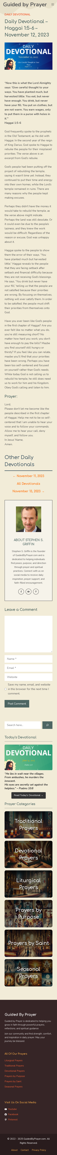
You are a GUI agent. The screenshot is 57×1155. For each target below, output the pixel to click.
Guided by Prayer (25, 4)
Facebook (13, 1114)
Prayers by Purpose (15, 1076)
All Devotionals (28, 484)
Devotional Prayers (15, 1070)
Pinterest (13, 1119)
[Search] (47, 725)
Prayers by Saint (13, 1081)
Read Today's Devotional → (28, 795)
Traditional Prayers (14, 1065)
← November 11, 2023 (28, 476)
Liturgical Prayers (13, 1060)
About (14, 1150)
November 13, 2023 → (28, 491)
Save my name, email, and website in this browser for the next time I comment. (29, 689)
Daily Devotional (17, 14)
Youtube (12, 1109)
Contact (25, 1150)
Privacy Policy (39, 1150)
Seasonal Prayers (13, 1086)
